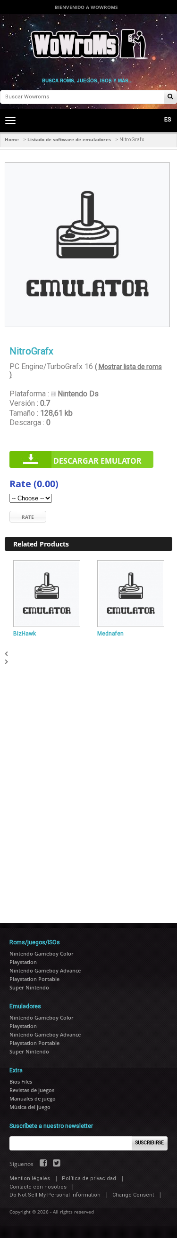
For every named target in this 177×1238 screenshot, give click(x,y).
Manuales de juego (32, 1098)
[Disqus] (88, 783)
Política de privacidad (89, 1178)
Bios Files (20, 1081)
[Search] (170, 97)
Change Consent (133, 1195)
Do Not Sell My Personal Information (55, 1195)
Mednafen (110, 633)
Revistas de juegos (31, 1089)
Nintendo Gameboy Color (41, 953)
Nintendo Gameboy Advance (45, 970)
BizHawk (24, 633)
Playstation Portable (34, 978)
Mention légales (29, 1178)
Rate (28, 517)
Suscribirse (149, 1142)
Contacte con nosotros (38, 1187)
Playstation (23, 961)
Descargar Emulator (97, 461)
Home (12, 139)
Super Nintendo (29, 987)
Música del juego (30, 1106)
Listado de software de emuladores (69, 139)
